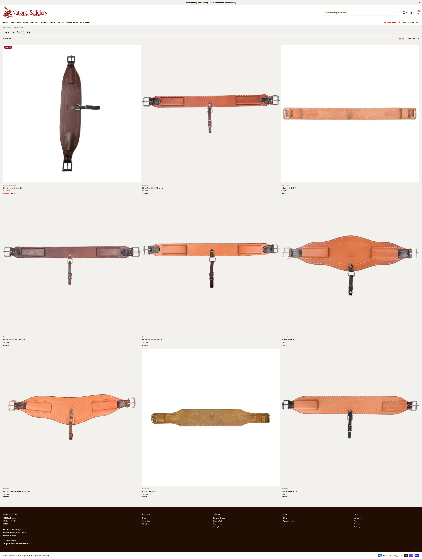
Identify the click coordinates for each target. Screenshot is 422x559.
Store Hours (146, 524)
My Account (358, 518)
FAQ (355, 521)
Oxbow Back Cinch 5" (149, 491)
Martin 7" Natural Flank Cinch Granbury (16, 491)
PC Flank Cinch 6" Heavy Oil (12, 188)
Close (419, 2)
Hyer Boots (44, 22)
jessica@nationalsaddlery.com (17, 544)
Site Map (357, 524)
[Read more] (405, 12)
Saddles (25, 22)
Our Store (146, 514)
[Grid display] (400, 38)
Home (144, 518)
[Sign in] (412, 12)
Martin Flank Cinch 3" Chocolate (14, 340)
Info (285, 514)
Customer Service (219, 518)
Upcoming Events (289, 521)
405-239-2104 (11, 540)
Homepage (6, 27)
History (285, 518)
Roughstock (34, 22)
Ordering (216, 514)
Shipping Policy (218, 521)
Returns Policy (218, 524)
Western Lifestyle (72, 22)
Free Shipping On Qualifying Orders (200, 3)
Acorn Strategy (44, 555)
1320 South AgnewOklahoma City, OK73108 (9, 521)
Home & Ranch (85, 22)
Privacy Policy (217, 527)
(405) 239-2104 (408, 22)
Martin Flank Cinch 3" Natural (152, 340)
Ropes (5, 22)
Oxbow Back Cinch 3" (288, 188)
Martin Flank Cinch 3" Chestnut (152, 188)
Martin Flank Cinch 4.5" (289, 491)
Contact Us (146, 521)
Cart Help (357, 527)
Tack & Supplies (15, 22)
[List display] (403, 38)
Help (355, 514)
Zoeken (397, 13)
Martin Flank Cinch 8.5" (289, 340)
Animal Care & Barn (57, 22)
